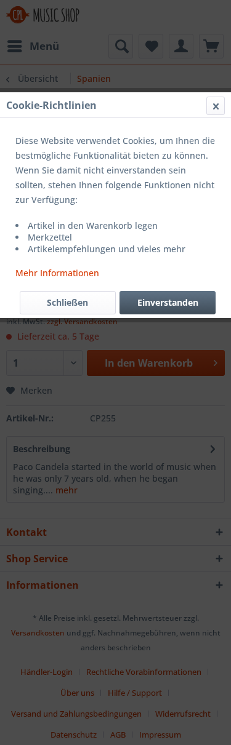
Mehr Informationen (57, 273)
